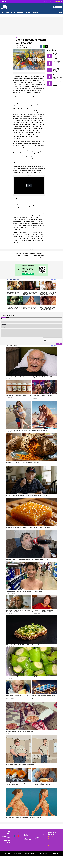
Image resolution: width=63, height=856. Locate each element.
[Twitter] (46, 46)
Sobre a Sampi (7, 853)
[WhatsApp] (44, 46)
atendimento (20, 12)
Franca (49, 842)
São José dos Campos (53, 847)
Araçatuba (50, 836)
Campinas (50, 840)
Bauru (49, 838)
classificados (35, 12)
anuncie (27, 12)
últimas (7, 12)
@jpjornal (19, 832)
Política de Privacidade (30, 853)
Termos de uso (17, 853)
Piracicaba (50, 845)
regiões (13, 12)
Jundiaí (49, 843)
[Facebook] (41, 46)
